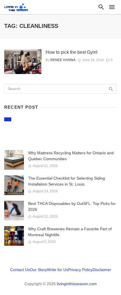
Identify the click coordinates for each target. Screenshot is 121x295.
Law (7, 119)
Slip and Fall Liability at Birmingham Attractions (48, 130)
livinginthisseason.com (77, 283)
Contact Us (20, 269)
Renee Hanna (63, 60)
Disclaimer (102, 269)
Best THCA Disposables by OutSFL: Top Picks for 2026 (72, 206)
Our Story (38, 269)
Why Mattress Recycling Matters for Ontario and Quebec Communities (71, 156)
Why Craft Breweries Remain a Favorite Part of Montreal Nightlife (70, 232)
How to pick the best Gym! (71, 52)
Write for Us (57, 269)
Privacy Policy (80, 269)
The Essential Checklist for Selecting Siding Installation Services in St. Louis (66, 181)
